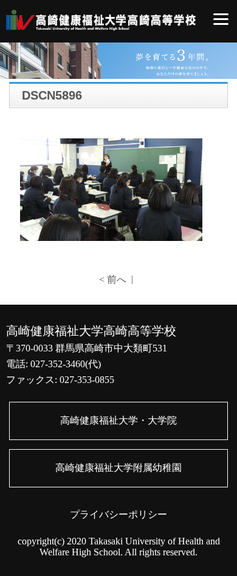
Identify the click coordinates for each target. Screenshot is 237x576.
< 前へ (112, 279)
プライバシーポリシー (118, 514)
